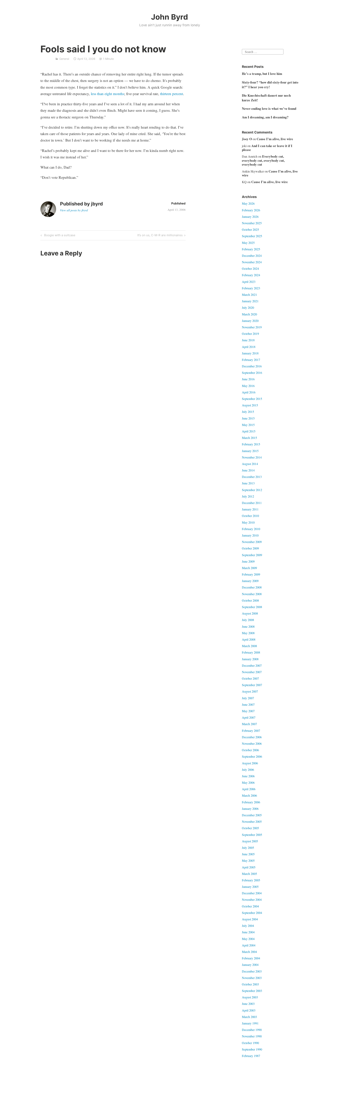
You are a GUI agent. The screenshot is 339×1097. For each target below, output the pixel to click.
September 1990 (252, 1049)
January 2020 (250, 321)
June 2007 (248, 704)
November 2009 (252, 542)
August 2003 (250, 997)
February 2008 (251, 652)
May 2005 (248, 860)
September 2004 (252, 913)
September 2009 (252, 555)
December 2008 (252, 587)
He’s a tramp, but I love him (262, 73)
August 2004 (250, 919)
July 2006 (248, 769)
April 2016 (248, 392)
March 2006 (249, 795)
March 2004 (249, 952)
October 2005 (250, 828)
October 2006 (250, 750)
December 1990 (252, 1030)
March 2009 (249, 568)
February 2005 (251, 880)
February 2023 (251, 288)
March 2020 (249, 314)
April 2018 (248, 347)
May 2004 (248, 939)
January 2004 (250, 965)
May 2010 (248, 522)
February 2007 (251, 730)
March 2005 (249, 874)
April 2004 (248, 945)
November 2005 (252, 821)
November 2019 (252, 327)
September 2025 (252, 236)
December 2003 (252, 971)
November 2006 (252, 743)
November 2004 (252, 899)
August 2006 (250, 763)
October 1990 (250, 1043)
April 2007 (248, 717)
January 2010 (250, 535)
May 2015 (248, 425)
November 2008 (252, 594)
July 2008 (248, 620)
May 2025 (248, 243)
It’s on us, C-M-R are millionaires (160, 236)
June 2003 (248, 1004)
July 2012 (248, 496)
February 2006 (251, 802)
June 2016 (248, 379)
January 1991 (250, 1023)
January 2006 (250, 808)
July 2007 (248, 698)
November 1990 (252, 1036)
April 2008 (248, 639)
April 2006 (248, 789)
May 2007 (248, 711)
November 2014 (252, 457)
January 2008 (250, 659)
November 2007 (252, 672)
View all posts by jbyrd (74, 210)
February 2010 (251, 529)
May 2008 (248, 633)
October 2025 (250, 229)
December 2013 (252, 477)
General (64, 58)
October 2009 (250, 548)
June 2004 (248, 932)
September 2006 (252, 756)
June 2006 (248, 776)
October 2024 (250, 268)
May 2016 (248, 386)
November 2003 (252, 978)
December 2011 (252, 503)
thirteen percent (171, 93)
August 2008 (250, 613)
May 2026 (248, 203)
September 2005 (252, 835)
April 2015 (248, 431)
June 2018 (248, 340)
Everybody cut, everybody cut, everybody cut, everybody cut (263, 160)
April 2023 (248, 282)
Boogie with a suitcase (59, 236)
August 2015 (250, 405)
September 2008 (252, 607)
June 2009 (248, 561)
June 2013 (248, 483)
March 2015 (249, 438)
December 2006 (252, 737)
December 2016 (252, 366)
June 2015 (248, 418)
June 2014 (248, 470)
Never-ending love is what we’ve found (269, 108)
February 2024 (251, 275)
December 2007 (252, 665)
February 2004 (251, 958)
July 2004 (248, 926)
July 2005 (248, 847)
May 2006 (248, 782)
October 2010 (250, 516)
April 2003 (248, 1010)
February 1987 (251, 1056)
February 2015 (251, 444)
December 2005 (252, 815)
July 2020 (248, 307)
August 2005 (250, 841)
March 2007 (249, 724)
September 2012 (252, 490)
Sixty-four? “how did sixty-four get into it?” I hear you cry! (270, 84)
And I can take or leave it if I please (267, 147)
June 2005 (248, 854)
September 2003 (252, 991)
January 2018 (250, 353)
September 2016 (252, 373)
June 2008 (248, 626)
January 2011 (250, 509)
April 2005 (248, 867)
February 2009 (251, 574)
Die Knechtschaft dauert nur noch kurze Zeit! (266, 98)
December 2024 (252, 255)
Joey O (247, 138)
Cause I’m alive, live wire (275, 138)
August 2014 (250, 464)
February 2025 (251, 249)
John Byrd (169, 16)
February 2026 (251, 210)
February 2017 (251, 360)
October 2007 (250, 678)
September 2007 (252, 685)
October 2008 (250, 600)
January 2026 (250, 216)
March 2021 (249, 294)
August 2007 (250, 691)
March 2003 (249, 1017)
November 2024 (252, 262)
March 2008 (249, 646)
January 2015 (250, 451)
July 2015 (248, 412)
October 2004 (250, 906)
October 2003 (250, 984)
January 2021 (250, 301)
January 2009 (250, 581)
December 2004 (252, 893)
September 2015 (252, 399)
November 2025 (252, 223)
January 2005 (250, 887)
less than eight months (107, 93)
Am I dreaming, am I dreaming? (265, 117)
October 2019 (250, 333)
